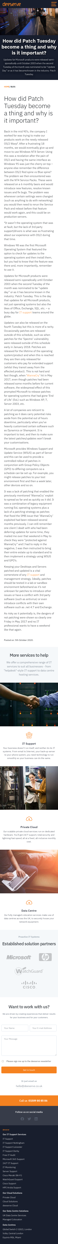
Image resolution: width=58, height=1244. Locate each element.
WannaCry (33, 375)
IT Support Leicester (12, 1147)
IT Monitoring (9, 1167)
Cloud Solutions (10, 1201)
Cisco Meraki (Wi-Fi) (12, 1175)
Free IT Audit (9, 1155)
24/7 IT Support (10, 1163)
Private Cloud (9, 1197)
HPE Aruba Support (12, 1187)
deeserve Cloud (10, 1205)
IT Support (8, 1138)
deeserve (12, 4)
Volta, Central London (13, 1233)
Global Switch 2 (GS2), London (17, 1229)
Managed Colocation (12, 1219)
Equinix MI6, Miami (12, 1237)
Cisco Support (9, 1183)
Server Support (10, 1171)
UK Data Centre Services (14, 1215)
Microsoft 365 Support (13, 1159)
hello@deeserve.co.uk (29, 1086)
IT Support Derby (11, 1151)
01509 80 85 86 (37, 1100)
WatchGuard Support (13, 1179)
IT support (25, 312)
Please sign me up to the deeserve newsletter (28, 1061)
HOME (6, 86)
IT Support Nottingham (13, 1142)
